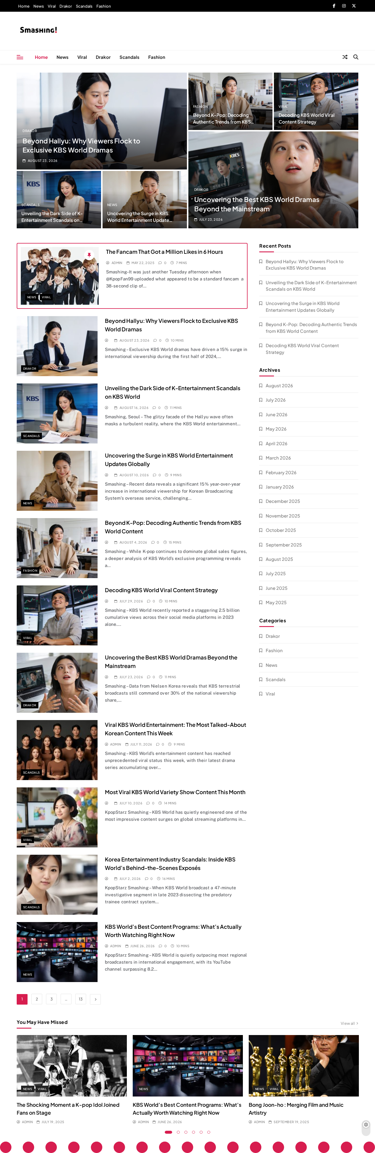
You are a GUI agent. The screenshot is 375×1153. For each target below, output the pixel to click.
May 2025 (276, 602)
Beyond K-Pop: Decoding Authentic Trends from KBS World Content (222, 121)
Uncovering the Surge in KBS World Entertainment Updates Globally (139, 219)
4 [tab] (193, 1132)
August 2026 (279, 385)
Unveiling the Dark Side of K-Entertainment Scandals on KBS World (52, 219)
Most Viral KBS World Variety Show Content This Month (175, 792)
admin (117, 263)
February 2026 (281, 472)
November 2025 (283, 515)
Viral (52, 6)
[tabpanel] (72, 1079)
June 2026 (276, 414)
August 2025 (279, 559)
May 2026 (276, 428)
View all (348, 1023)
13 (81, 999)
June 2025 (276, 588)
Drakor (65, 6)
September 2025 (284, 544)
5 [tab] (201, 1132)
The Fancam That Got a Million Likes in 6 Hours (164, 251)
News (38, 6)
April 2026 (276, 443)
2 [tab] (178, 1132)
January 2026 (280, 486)
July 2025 (276, 573)
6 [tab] (208, 1132)
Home (24, 6)
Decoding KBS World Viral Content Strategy (161, 590)
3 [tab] (186, 1132)
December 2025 (283, 501)
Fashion (103, 6)
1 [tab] (168, 1132)
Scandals (84, 6)
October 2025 (281, 530)
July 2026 (276, 399)
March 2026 (278, 457)
